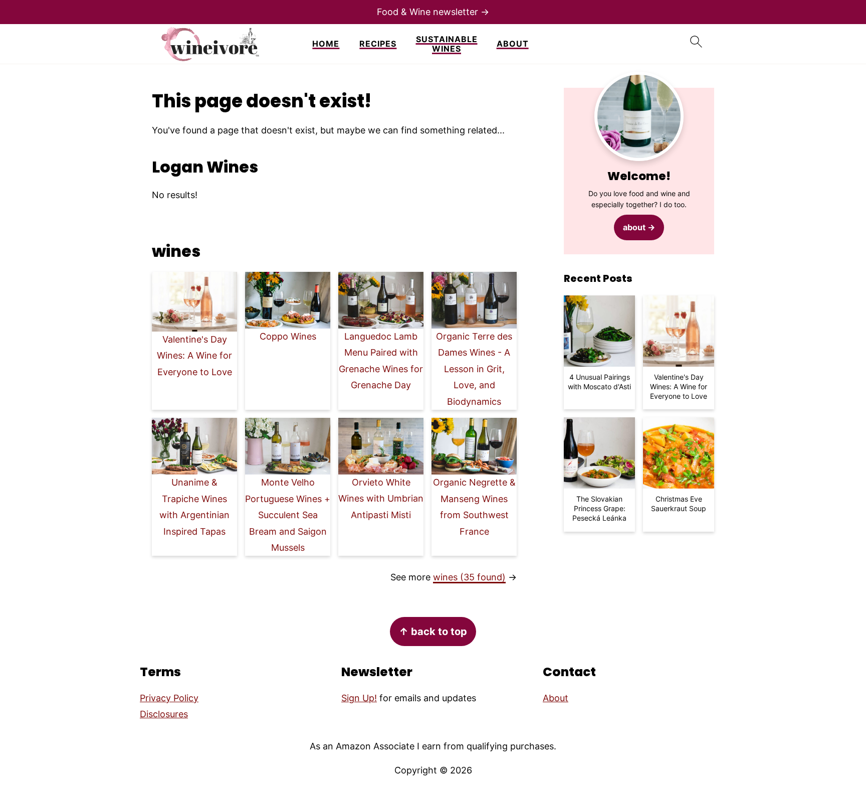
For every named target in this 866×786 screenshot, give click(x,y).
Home (325, 44)
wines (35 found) (469, 577)
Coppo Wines (288, 336)
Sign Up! (359, 698)
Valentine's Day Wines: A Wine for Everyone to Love (194, 355)
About (513, 44)
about (634, 227)
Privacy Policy (169, 698)
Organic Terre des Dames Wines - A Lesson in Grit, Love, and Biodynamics (474, 369)
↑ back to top (433, 631)
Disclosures (164, 714)
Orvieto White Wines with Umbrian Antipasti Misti (380, 498)
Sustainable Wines (447, 44)
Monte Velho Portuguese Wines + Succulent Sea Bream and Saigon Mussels (287, 515)
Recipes (377, 44)
